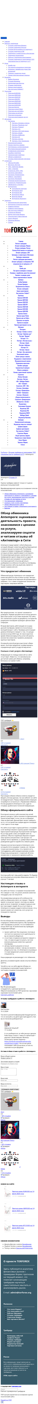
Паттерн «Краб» (17, 133)
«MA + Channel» (13, 169)
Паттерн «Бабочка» (18, 135)
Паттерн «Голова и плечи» (21, 123)
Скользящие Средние (19, 188)
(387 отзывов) (6, 743)
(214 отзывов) (6, 792)
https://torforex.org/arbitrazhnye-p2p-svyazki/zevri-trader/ (17, 1042)
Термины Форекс (14, 220)
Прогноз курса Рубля (15, 109)
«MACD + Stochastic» (15, 176)
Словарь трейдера (14, 1340)
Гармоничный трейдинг (16, 155)
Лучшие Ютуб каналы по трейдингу (20, 49)
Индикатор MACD (18, 194)
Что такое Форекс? (14, 1309)
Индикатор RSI (17, 192)
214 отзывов (6, 1173)
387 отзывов (6, 1116)
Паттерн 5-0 (16, 137)
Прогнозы (7, 91)
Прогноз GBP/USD (14, 95)
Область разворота (14, 157)
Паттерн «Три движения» (20, 141)
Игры (6, 63)
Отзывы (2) (13, 478)
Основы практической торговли (19, 159)
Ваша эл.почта (6, 1084)
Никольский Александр (24, 1248)
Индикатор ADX (17, 190)
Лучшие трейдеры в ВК (16, 51)
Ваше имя (4, 1078)
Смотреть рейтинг (7, 995)
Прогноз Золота (13, 107)
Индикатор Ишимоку (19, 198)
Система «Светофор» (15, 173)
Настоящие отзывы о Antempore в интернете (20, 506)
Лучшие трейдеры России (17, 47)
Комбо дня (11, 65)
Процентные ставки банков (17, 216)
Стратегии (8, 161)
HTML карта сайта (10, 1376)
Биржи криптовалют (15, 87)
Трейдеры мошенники (16, 55)
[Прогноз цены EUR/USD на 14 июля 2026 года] (7, 1193)
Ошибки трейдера (14, 153)
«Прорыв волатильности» (17, 180)
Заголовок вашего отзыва (10, 1062)
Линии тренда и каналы (16, 145)
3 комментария (22, 1213)
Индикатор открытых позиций (18, 204)
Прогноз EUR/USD (14, 93)
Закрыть (4, 38)
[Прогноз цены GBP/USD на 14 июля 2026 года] (7, 1210)
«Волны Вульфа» (13, 163)
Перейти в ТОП (6, 1400)
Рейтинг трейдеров (11, 43)
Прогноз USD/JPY (14, 99)
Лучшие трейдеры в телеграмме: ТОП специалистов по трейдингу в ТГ (23, 262)
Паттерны (11, 121)
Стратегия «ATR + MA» (15, 171)
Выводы (7, 508)
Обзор (3, 1120)
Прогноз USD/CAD (14, 101)
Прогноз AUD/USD (14, 105)
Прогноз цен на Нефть (16, 111)
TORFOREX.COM (16, 1386)
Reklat (23, 788)
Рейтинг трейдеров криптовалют (19, 57)
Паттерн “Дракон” (18, 127)
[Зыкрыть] (2, 1402)
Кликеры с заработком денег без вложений (22, 273)
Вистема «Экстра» (14, 165)
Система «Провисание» (16, 175)
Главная (7, 41)
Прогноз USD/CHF (14, 97)
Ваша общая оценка (8, 1056)
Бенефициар (26, 1244)
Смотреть (4, 745)
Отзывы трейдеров (14, 85)
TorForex (4, 452)
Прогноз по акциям (14, 115)
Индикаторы (12, 186)
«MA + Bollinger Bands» (15, 167)
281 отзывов (6, 1144)
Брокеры (7, 77)
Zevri (22, 739)
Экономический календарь (17, 202)
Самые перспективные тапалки (19, 75)
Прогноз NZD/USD (14, 103)
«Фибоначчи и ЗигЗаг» (15, 184)
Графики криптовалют (15, 208)
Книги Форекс (13, 218)
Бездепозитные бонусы (16, 83)
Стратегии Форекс (14, 212)
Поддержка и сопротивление (18, 147)
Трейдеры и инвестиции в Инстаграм (21, 53)
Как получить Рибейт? (15, 89)
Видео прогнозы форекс (16, 214)
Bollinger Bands (17, 196)
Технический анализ (15, 143)
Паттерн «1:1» (16, 129)
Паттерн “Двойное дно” (20, 125)
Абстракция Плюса (27, 763)
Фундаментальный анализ (17, 149)
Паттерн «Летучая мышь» (20, 131)
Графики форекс (13, 206)
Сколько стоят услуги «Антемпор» (16, 503)
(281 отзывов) (6, 767)
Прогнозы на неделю (15, 113)
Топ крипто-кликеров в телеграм (19, 67)
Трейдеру (7, 200)
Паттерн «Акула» (17, 139)
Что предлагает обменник (13, 501)
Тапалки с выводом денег (17, 73)
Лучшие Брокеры (14, 81)
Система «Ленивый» (15, 178)
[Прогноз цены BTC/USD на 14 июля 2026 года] (7, 1227)
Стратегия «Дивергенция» (17, 182)
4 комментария (22, 1196)
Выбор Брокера (13, 79)
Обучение (7, 119)
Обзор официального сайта (14, 504)
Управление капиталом (16, 151)
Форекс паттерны (14, 1342)
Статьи (10, 222)
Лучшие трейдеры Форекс (17, 45)
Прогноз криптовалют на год (18, 117)
